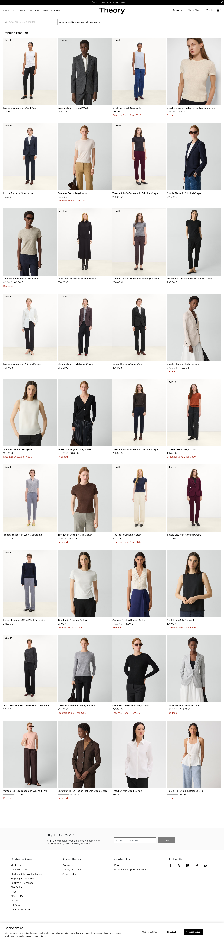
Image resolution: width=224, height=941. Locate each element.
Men (30, 10)
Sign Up (167, 840)
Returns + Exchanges (22, 882)
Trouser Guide (41, 10)
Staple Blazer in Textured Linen (184, 363)
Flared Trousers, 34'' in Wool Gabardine (24, 620)
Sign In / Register (195, 10)
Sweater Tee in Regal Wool (72, 193)
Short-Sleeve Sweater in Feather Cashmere (191, 108)
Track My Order (19, 869)
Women (21, 10)
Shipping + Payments (22, 878)
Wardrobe (55, 10)
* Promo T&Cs (18, 896)
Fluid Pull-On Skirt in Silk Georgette (77, 278)
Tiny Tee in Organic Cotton (126, 534)
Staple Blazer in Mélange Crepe (75, 363)
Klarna (14, 900)
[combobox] (30, 22)
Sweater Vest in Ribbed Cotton (129, 620)
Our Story (67, 865)
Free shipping (98, 2)
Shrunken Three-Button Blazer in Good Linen (82, 790)
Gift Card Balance (20, 909)
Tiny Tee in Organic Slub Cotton (20, 278)
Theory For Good (71, 869)
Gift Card (16, 905)
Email (117, 865)
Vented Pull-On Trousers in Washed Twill (25, 790)
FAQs (13, 891)
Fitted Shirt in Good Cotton (127, 790)
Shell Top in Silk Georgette (126, 108)
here (88, 844)
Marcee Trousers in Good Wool (20, 108)
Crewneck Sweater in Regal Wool (76, 705)
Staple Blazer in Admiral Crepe (184, 193)
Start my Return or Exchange (26, 874)
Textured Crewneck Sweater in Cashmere (26, 705)
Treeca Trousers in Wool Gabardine (22, 534)
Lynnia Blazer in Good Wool (73, 108)
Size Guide (17, 887)
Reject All (171, 932)
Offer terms (53, 844)
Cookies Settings (149, 932)
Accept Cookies (193, 932)
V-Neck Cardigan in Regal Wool (75, 449)
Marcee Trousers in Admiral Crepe (22, 363)
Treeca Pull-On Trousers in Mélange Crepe (135, 278)
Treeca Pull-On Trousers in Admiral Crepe (135, 193)
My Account (17, 865)
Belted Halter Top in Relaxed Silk (185, 790)
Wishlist (209, 10)
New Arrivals (8, 10)
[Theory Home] (112, 10)
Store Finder (69, 874)
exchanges (111, 2)
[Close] (222, 2)
